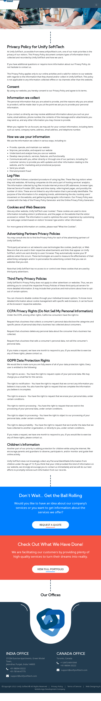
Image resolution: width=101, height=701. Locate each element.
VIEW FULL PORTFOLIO (50, 569)
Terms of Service (74, 686)
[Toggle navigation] (96, 5)
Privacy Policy (57, 686)
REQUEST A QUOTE (50, 524)
